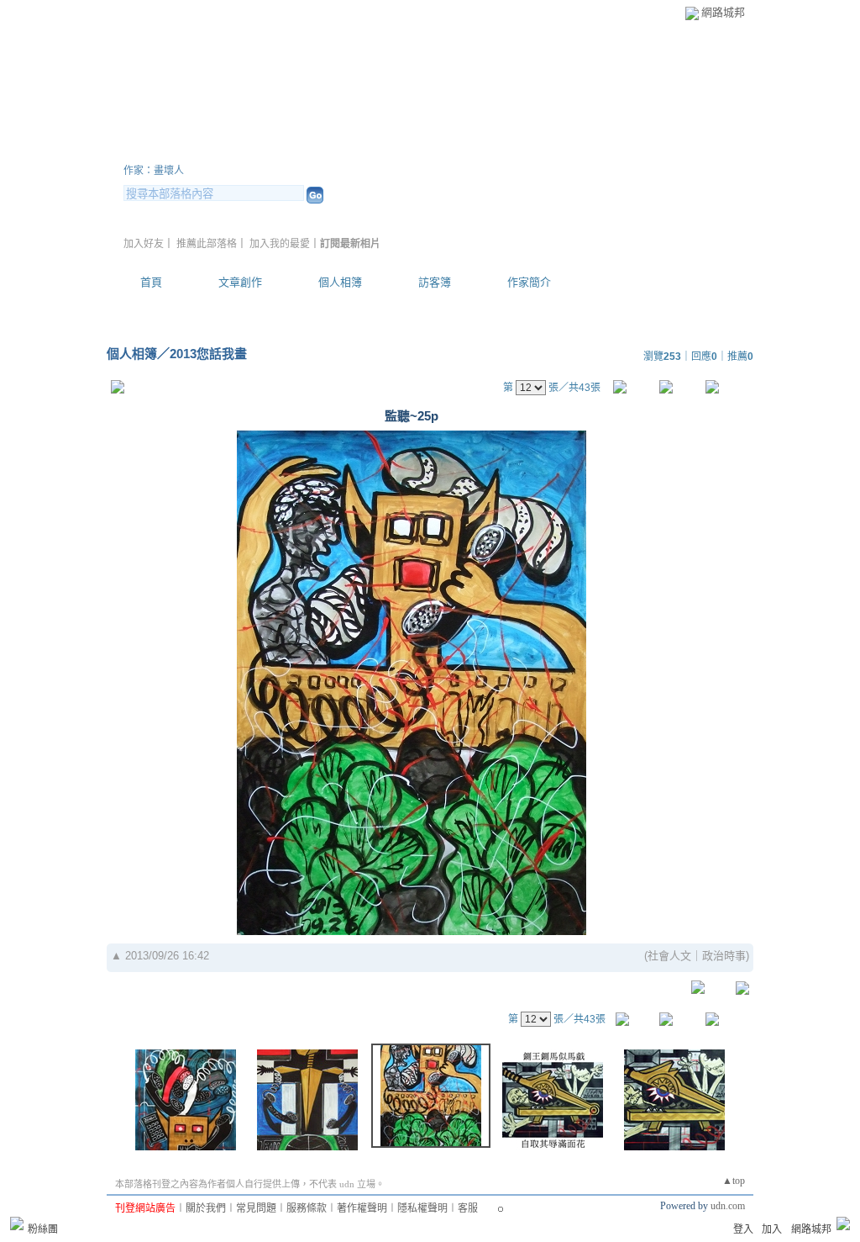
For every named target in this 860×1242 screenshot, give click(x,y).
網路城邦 (723, 12)
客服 (468, 1208)
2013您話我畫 (208, 353)
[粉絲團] (17, 1223)
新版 (312, 150)
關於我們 (206, 1208)
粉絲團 (43, 1229)
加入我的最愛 (279, 244)
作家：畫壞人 (153, 171)
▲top (733, 1181)
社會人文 (669, 955)
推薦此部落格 (206, 244)
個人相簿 (340, 282)
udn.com (728, 1206)
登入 (743, 1229)
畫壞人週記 (186, 150)
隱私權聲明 (422, 1208)
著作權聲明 (362, 1208)
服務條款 (306, 1208)
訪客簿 (434, 282)
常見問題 (256, 1208)
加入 (772, 1229)
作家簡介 (529, 282)
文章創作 (240, 282)
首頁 (151, 282)
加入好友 (143, 244)
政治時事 (724, 955)
